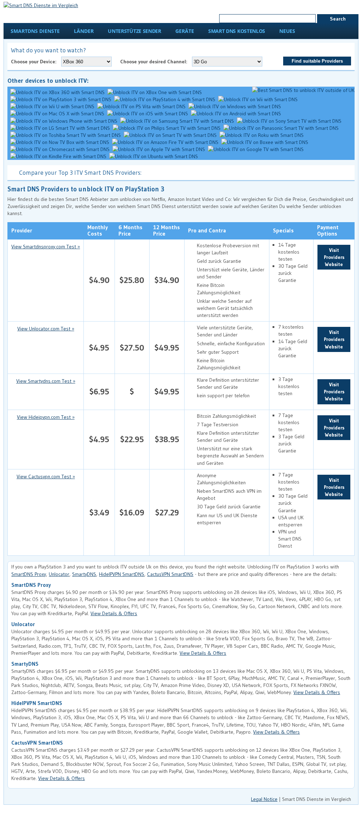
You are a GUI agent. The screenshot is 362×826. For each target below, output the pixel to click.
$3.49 (99, 512)
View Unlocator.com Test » (45, 328)
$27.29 (167, 512)
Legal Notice (264, 799)
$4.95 (99, 347)
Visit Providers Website (334, 257)
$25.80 (131, 280)
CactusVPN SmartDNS (170, 574)
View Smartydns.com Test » (45, 381)
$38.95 (167, 439)
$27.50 (132, 347)
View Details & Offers (113, 613)
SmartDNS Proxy (28, 574)
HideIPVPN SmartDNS (121, 574)
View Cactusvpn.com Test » (46, 476)
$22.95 (132, 439)
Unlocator (59, 574)
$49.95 (166, 347)
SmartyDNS (84, 574)
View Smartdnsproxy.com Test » (45, 246)
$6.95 (99, 391)
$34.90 (166, 280)
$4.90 (99, 280)
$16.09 (131, 512)
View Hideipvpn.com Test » (46, 417)
